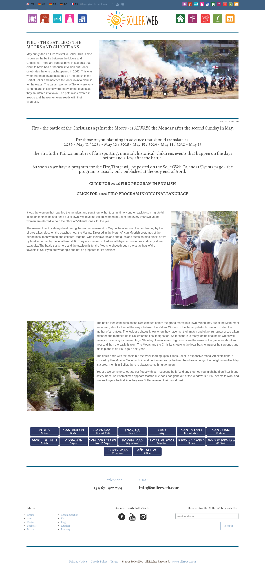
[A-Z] (225, 5)
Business (32, 525)
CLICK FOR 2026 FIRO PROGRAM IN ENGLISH (132, 183)
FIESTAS (229, 121)
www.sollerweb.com (183, 562)
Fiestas (30, 522)
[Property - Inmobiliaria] (213, 5)
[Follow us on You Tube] (117, 4)
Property (65, 529)
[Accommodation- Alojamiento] (196, 5)
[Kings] (44, 435)
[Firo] (161, 435)
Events (30, 515)
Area (29, 518)
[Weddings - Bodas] (202, 5)
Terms (114, 562)
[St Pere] (191, 435)
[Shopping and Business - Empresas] (208, 5)
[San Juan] (220, 435)
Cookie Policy (99, 562)
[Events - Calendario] (236, 5)
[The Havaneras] (132, 445)
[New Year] (147, 455)
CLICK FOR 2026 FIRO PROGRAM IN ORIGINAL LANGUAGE (132, 194)
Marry (30, 529)
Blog (63, 522)
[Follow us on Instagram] (123, 4)
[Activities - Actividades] (190, 5)
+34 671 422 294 (107, 487)
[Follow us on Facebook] (112, 4)
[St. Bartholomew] (103, 445)
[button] (30, 4)
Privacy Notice (78, 562)
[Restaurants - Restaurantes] (184, 5)
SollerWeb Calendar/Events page (193, 167)
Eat (62, 518)
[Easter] (132, 435)
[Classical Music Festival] (161, 445)
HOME (221, 121)
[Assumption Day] (73, 445)
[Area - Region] (219, 5)
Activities (65, 525)
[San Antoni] (73, 435)
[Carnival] (103, 435)
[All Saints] (191, 445)
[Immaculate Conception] (220, 445)
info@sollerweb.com (95, 4)
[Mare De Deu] (44, 445)
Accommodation (69, 515)
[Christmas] (117, 455)
